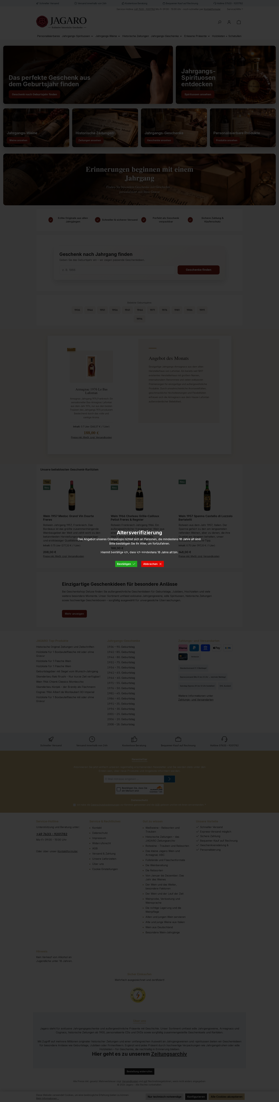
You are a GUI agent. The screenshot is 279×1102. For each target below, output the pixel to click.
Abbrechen (150, 564)
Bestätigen (124, 564)
